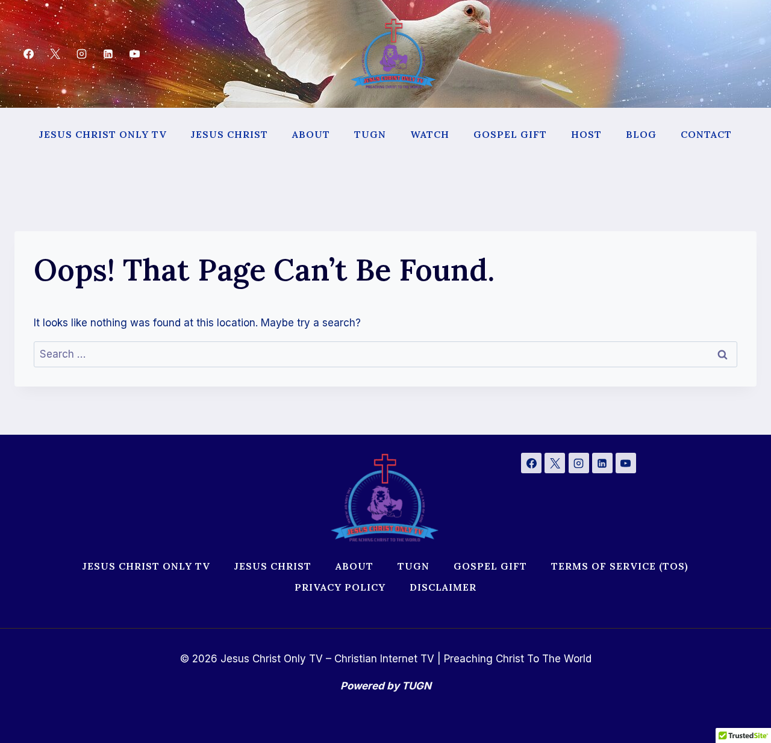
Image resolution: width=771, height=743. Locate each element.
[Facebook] (28, 54)
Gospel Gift (510, 134)
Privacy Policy (340, 587)
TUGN (370, 134)
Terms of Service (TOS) (619, 566)
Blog (641, 134)
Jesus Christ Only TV (103, 134)
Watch (429, 134)
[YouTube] (135, 54)
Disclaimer (443, 587)
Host (586, 134)
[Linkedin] (108, 54)
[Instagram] (81, 54)
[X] (55, 54)
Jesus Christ (229, 134)
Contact (706, 134)
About (311, 134)
